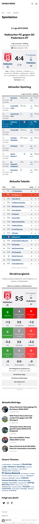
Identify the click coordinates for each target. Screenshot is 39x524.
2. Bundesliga (26, 464)
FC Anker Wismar (14, 469)
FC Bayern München (23, 469)
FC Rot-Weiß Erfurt (25, 473)
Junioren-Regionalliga (24, 480)
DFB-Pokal (4, 469)
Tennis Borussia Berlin (17, 486)
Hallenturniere (16, 475)
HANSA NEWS (8, 4)
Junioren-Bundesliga (9, 480)
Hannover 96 (5, 478)
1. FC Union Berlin (16, 464)
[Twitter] (4, 503)
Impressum (4, 512)
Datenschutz (5, 515)
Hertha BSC (12, 478)
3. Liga (4, 467)
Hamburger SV (29, 475)
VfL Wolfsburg (12, 490)
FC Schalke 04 (32, 473)
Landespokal (5, 482)
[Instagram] (8, 503)
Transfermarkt (6, 488)
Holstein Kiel (18, 478)
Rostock (13, 484)
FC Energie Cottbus (6, 470)
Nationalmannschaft (22, 482)
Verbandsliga (23, 488)
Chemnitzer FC (29, 466)
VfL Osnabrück (5, 490)
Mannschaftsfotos (13, 482)
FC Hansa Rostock (11, 473)
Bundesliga (21, 467)
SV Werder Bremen (6, 486)
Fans (9, 469)
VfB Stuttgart (31, 488)
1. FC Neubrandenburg (6, 464)
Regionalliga (6, 484)
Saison (9, 13)
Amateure (11, 467)
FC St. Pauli (4, 475)
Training (32, 486)
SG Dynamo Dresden (19, 484)
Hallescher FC (22, 475)
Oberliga (30, 483)
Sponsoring (26, 484)
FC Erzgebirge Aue (16, 470)
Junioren (25, 478)
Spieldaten (16, 13)
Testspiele (26, 487)
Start (3, 13)
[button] (32, 3)
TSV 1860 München (16, 488)
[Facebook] (12, 503)
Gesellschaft (9, 475)
